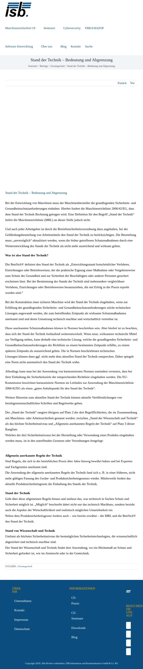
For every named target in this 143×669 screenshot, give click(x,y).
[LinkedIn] (129, 642)
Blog (71, 637)
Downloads (71, 628)
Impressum (14, 619)
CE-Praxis (71, 600)
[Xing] (129, 651)
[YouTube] (129, 634)
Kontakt (14, 610)
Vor (132, 83)
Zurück (122, 83)
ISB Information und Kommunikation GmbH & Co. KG (92, 663)
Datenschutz (14, 629)
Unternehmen (14, 601)
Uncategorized (25, 566)
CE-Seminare (71, 615)
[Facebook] (129, 625)
